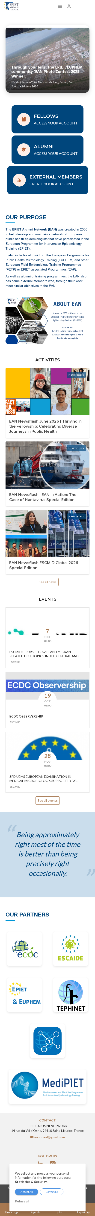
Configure (51, 1191)
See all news (47, 582)
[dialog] (47, 1187)
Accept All (27, 1191)
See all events (48, 800)
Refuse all (22, 1201)
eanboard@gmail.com (49, 1137)
